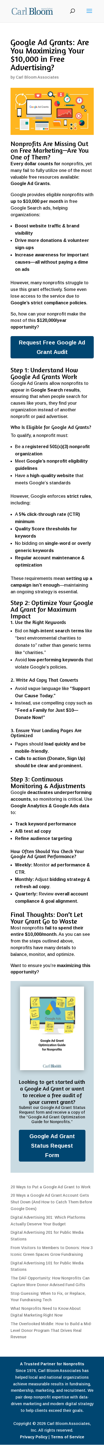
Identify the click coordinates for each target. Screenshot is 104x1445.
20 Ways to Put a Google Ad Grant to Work (50, 1187)
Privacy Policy (33, 1437)
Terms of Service (67, 1437)
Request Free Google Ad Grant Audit (52, 347)
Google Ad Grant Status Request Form (52, 1145)
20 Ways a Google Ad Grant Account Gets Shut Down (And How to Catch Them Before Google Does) (51, 1202)
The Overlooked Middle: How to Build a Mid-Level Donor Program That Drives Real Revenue (51, 1330)
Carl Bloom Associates (37, 77)
